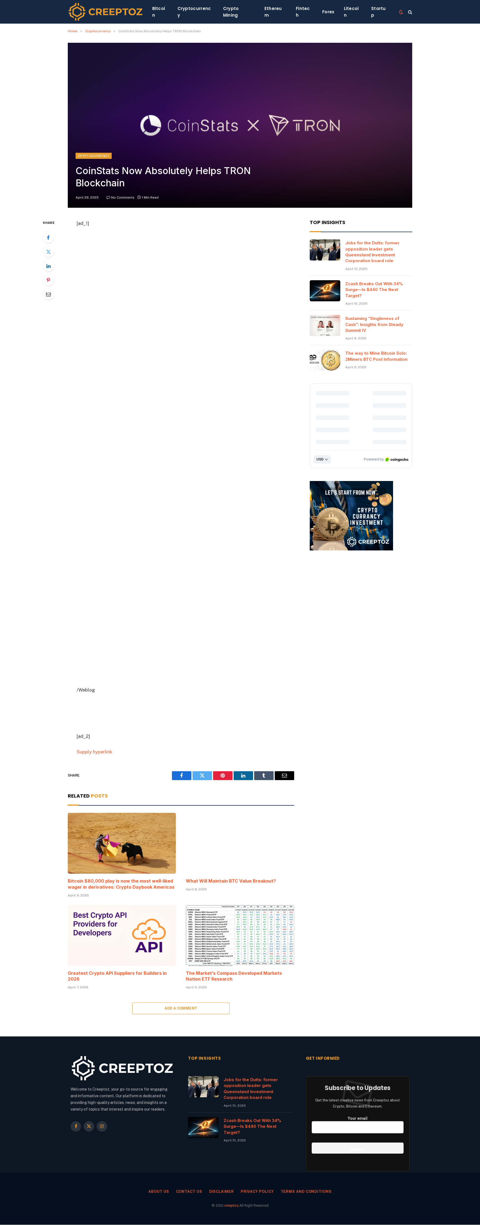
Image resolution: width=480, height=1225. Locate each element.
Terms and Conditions (306, 1191)
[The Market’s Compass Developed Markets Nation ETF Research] (240, 935)
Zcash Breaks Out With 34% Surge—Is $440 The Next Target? (374, 289)
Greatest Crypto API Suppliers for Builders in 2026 (117, 976)
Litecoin (351, 12)
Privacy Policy (257, 1191)
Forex (328, 12)
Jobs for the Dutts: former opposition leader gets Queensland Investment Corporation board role (372, 251)
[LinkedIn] (48, 265)
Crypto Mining (231, 12)
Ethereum (273, 12)
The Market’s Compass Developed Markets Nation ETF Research (234, 976)
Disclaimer (221, 1191)
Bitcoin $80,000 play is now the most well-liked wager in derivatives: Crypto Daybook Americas (121, 884)
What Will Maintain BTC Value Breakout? (231, 881)
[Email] (48, 294)
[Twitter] (48, 251)
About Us (158, 1191)
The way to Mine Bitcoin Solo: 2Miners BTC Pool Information (376, 356)
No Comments (122, 197)
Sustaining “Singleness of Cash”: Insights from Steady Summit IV (374, 324)
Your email (358, 1118)
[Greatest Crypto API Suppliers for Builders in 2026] (122, 935)
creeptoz (231, 1205)
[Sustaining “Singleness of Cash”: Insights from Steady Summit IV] (325, 325)
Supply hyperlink (94, 752)
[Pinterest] (48, 279)
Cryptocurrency (194, 12)
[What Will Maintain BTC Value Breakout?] (240, 843)
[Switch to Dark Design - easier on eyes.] (401, 12)
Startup (378, 12)
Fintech (303, 12)
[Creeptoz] (105, 12)
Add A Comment (180, 1008)
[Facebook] (48, 237)
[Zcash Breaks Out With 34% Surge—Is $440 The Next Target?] (325, 290)
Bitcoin (158, 12)
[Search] (409, 12)
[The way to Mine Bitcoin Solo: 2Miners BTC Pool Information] (325, 360)
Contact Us (189, 1191)
